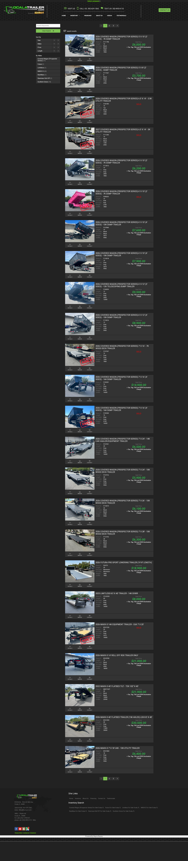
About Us (86, 798)
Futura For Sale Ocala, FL (113, 807)
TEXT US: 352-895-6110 (114, 9)
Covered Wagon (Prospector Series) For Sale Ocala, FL (86, 807)
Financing (93, 798)
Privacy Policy (18, 833)
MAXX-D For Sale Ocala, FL (149, 807)
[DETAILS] (70, 58)
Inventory (78, 798)
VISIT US (71, 9)
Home (71, 798)
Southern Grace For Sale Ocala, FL (124, 811)
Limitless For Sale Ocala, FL (130, 807)
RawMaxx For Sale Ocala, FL (78, 811)
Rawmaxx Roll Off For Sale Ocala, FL (99, 811)
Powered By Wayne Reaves (94, 836)
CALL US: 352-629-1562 (89, 9)
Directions (33, 833)
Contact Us (164, 10)
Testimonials (111, 798)
